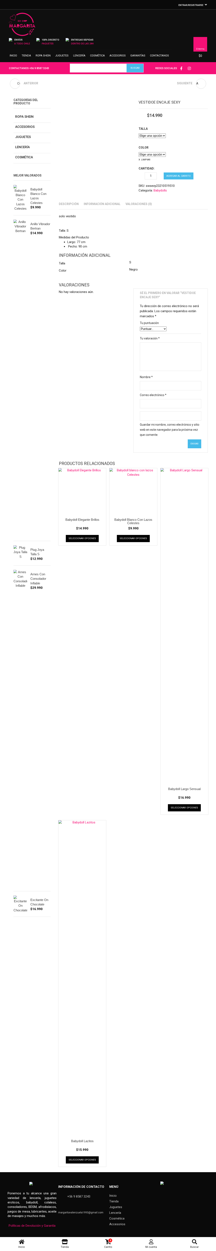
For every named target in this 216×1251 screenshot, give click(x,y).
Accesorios (117, 55)
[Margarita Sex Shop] (22, 26)
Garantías (137, 55)
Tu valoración (150, 338)
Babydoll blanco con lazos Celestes (133, 521)
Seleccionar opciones (82, 538)
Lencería (79, 55)
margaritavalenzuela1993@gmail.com (80, 1212)
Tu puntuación (149, 323)
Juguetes (62, 55)
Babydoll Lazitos (82, 1141)
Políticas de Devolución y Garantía (32, 1226)
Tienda (26, 55)
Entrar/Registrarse (190, 5)
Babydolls (160, 190)
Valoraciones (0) (139, 204)
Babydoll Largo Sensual (184, 789)
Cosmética (97, 55)
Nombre (146, 377)
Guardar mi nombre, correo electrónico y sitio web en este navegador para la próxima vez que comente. (169, 429)
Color (143, 147)
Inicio (13, 55)
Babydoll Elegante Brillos (82, 519)
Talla (143, 128)
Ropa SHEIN (43, 55)
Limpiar (145, 159)
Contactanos (159, 55)
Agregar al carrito (178, 176)
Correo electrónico (153, 395)
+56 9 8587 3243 (39, 68)
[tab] (69, 204)
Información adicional (102, 204)
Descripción (69, 204)
